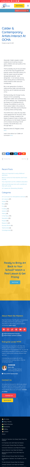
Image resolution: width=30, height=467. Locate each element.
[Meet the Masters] (5, 5)
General (4, 211)
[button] (28, 5)
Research (4, 223)
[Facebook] (11, 1)
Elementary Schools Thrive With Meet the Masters (13, 453)
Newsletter (5, 218)
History (4, 213)
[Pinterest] (16, 1)
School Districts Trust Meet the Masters (12, 450)
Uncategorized (6, 230)
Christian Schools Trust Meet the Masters (13, 464)
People (4, 220)
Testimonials (5, 228)
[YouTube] (18, 1)
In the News (5, 216)
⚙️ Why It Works (7, 421)
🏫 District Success (7, 424)
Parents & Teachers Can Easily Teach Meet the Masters (14, 439)
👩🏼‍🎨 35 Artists (5, 419)
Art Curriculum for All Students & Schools (13, 196)
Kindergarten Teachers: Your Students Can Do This (14, 459)
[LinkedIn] (24, 329)
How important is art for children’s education (14, 182)
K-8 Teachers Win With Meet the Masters (13, 443)
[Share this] (8, 153)
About (3, 434)
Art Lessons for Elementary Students (12, 188)
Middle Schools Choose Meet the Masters (13, 456)
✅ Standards (6, 426)
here (5, 130)
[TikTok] (12, 329)
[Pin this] (20, 153)
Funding (4, 208)
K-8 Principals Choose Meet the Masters (12, 445)
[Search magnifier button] (27, 10)
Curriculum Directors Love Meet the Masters (13, 447)
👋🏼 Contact (5, 431)
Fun (3, 206)
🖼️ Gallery (5, 429)
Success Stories (6, 225)
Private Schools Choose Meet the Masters (13, 462)
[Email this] (4, 153)
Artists (3, 201)
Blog (3, 204)
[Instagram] (14, 1)
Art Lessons (5, 199)
